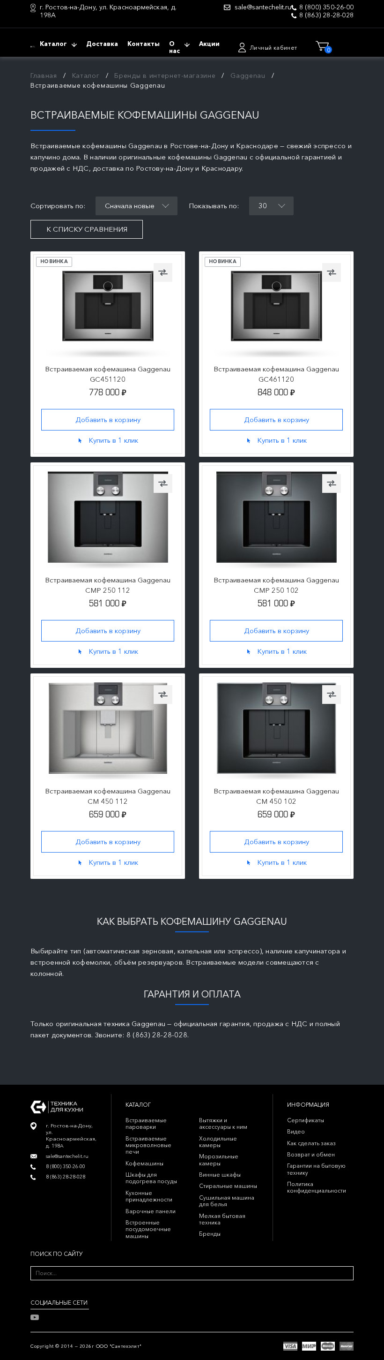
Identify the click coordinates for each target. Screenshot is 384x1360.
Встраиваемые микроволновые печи (148, 1145)
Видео (296, 1131)
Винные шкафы (220, 1174)
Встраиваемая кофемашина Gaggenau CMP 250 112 (107, 585)
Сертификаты (305, 1120)
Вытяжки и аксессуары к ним (223, 1123)
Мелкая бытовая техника (222, 1219)
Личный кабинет (273, 47)
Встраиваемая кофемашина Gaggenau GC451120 (107, 374)
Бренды (210, 1233)
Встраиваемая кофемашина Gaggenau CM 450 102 (276, 796)
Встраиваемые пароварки (146, 1123)
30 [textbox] (262, 205)
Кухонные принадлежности (149, 1196)
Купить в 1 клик (113, 440)
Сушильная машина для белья (226, 1201)
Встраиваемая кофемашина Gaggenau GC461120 (276, 374)
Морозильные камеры (218, 1159)
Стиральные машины (228, 1185)
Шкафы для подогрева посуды (151, 1178)
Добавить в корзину (107, 419)
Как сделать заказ (311, 1143)
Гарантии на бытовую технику (316, 1169)
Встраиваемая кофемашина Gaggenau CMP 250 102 (276, 585)
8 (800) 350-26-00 (326, 7)
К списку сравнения (86, 229)
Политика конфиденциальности (316, 1187)
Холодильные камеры (218, 1141)
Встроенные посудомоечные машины (148, 1229)
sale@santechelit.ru (263, 7)
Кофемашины (144, 1163)
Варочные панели (151, 1211)
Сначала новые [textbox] (130, 205)
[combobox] (136, 205)
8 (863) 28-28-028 (326, 15)
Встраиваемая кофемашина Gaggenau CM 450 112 (107, 796)
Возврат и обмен (311, 1154)
